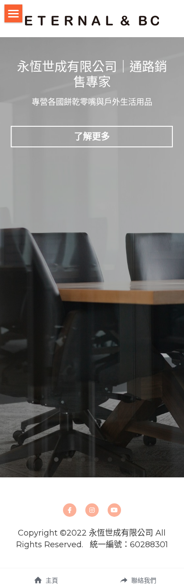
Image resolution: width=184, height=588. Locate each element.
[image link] (92, 20)
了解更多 (92, 136)
